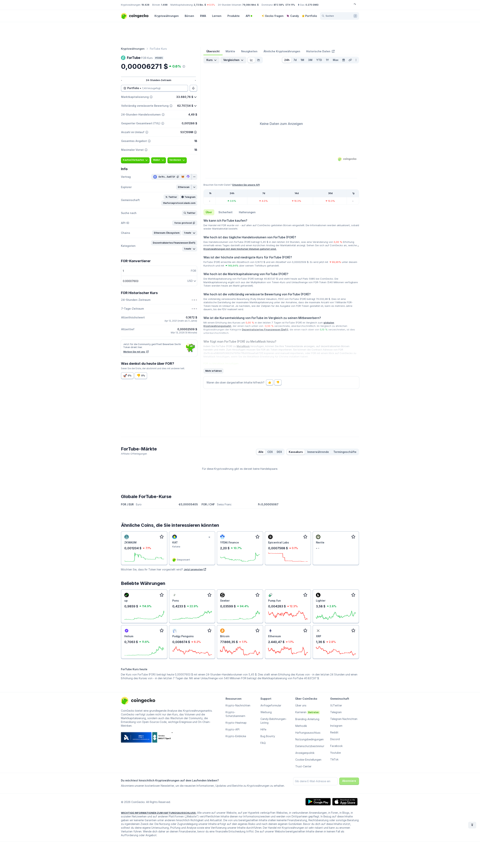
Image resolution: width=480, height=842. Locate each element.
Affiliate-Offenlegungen (134, 453)
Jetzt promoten (193, 569)
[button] (184, 187)
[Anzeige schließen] (209, 537)
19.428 (145, 4)
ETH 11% (290, 4)
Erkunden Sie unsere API (246, 184)
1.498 (164, 4)
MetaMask (243, 346)
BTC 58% (279, 4)
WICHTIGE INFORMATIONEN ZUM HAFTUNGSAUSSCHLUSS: (158, 812)
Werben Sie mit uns (134, 351)
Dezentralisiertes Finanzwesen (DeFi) (265, 329)
